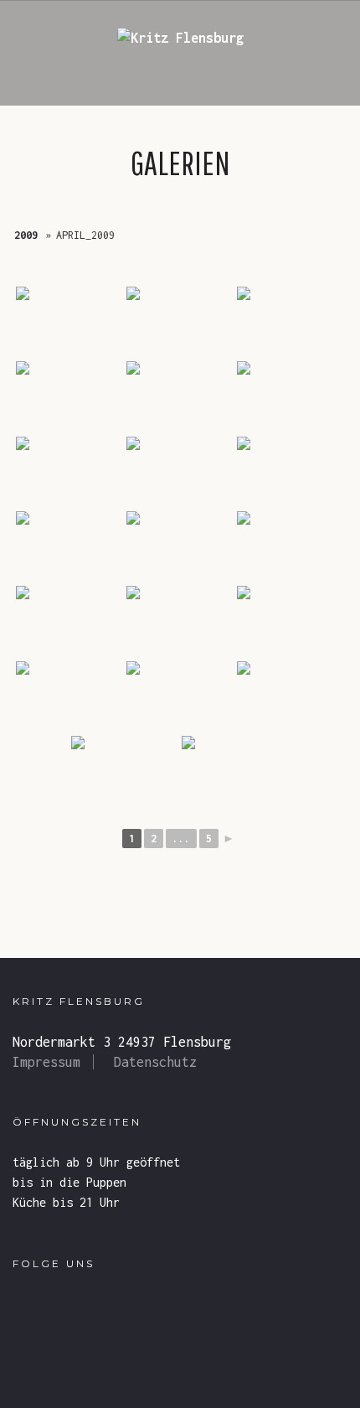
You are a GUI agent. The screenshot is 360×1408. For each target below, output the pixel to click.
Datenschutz (155, 1061)
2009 (26, 235)
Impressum (46, 1061)
